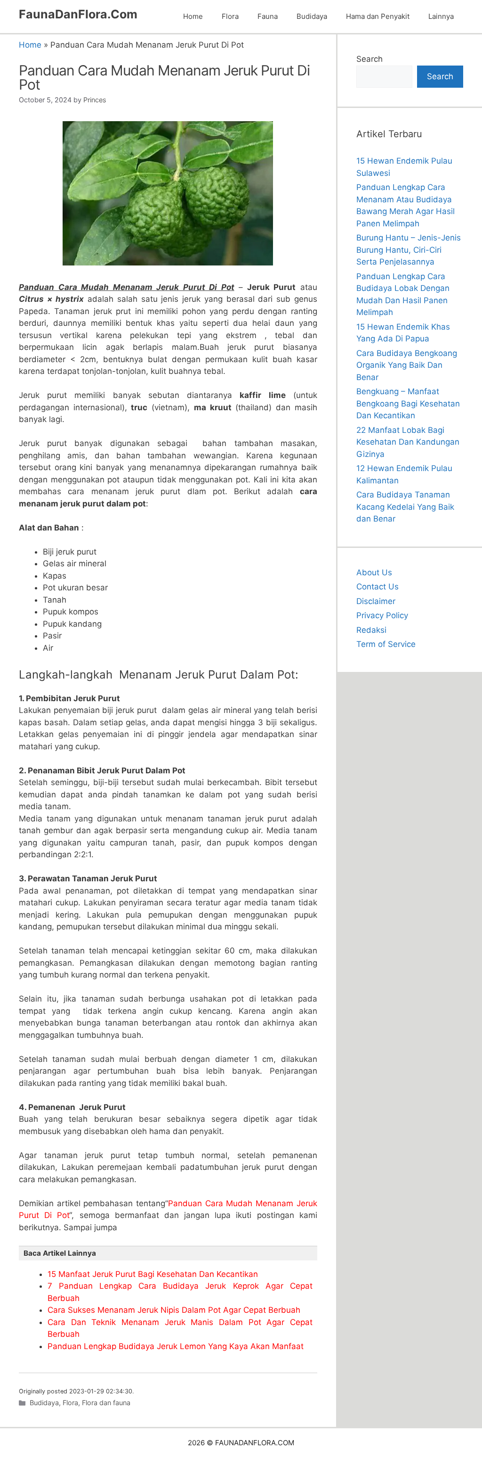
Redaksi (371, 630)
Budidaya (312, 16)
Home (193, 16)
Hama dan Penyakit (378, 16)
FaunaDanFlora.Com (78, 14)
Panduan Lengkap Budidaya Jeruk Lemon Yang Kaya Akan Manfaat (176, 1346)
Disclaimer (375, 601)
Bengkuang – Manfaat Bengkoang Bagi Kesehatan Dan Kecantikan (408, 403)
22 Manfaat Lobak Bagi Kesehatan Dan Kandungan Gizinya (407, 442)
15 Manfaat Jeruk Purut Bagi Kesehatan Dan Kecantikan (153, 1274)
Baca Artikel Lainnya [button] (60, 1253)
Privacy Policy (382, 615)
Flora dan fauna (106, 1403)
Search (369, 59)
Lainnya (441, 16)
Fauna (267, 16)
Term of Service (386, 644)
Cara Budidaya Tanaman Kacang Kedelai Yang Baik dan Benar (405, 506)
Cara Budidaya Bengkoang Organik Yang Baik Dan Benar (406, 365)
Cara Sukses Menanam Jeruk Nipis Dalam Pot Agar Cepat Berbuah (174, 1310)
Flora (230, 16)
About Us (374, 572)
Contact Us (377, 586)
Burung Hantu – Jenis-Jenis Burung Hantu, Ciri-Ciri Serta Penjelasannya (408, 249)
